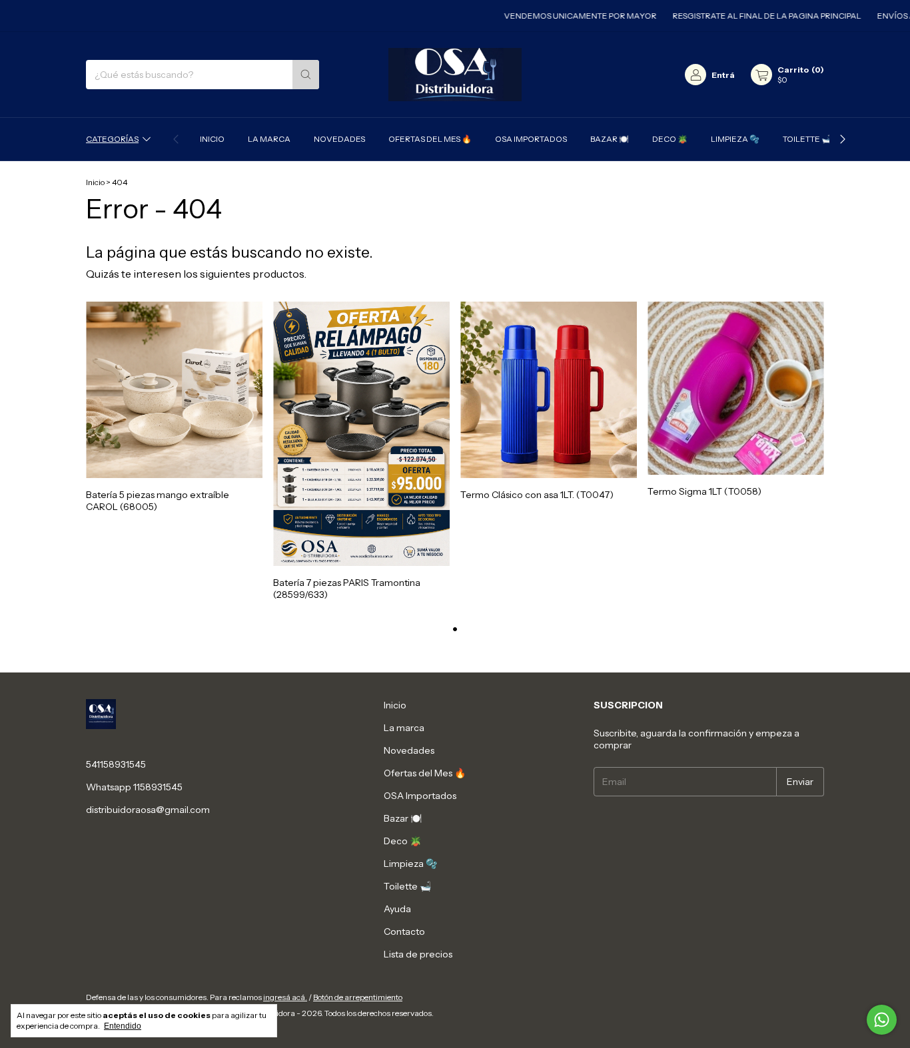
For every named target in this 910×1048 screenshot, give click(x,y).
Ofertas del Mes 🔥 (430, 139)
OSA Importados (531, 139)
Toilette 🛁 (807, 139)
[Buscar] (305, 74)
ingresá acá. (285, 997)
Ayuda (397, 909)
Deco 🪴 (669, 139)
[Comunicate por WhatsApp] (882, 1020)
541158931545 (116, 764)
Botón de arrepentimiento (357, 997)
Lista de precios (418, 954)
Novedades (339, 139)
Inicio (212, 139)
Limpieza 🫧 (735, 139)
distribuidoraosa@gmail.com (148, 810)
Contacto (404, 931)
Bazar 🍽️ (609, 139)
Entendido (122, 1026)
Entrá (723, 75)
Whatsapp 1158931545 (134, 787)
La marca (269, 139)
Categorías (112, 139)
